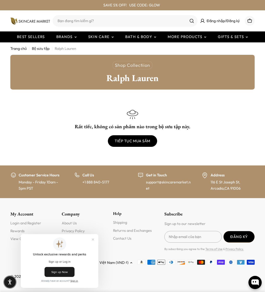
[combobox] (125, 21)
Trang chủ (18, 48)
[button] (10, 282)
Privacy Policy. (234, 249)
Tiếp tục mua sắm (132, 141)
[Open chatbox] (255, 282)
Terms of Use (214, 249)
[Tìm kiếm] (191, 20)
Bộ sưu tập (40, 48)
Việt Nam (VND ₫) (113, 262)
